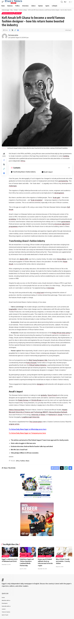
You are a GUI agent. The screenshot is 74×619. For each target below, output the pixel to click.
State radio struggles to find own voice (23, 443)
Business (23, 556)
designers (40, 384)
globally (44, 395)
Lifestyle (17, 13)
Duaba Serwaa (23, 400)
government (65, 221)
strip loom (40, 292)
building (66, 156)
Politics (41, 556)
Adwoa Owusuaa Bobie (17, 410)
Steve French (52, 395)
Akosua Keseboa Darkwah (58, 412)
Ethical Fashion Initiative (37, 365)
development (59, 193)
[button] (3, 2)
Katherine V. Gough (55, 415)
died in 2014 (24, 259)
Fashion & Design (8, 13)
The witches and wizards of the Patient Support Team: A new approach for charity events (40, 440)
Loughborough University (30, 417)
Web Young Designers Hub (38, 360)
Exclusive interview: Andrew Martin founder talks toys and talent (32, 446)
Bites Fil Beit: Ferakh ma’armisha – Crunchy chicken (63, 561)
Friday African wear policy (61, 333)
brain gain (56, 197)
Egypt (30, 556)
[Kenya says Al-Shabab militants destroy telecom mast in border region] (46, 552)
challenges (13, 186)
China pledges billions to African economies (25, 453)
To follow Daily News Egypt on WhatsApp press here (27, 429)
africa (17, 460)
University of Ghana (38, 415)
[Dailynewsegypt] (13, 2)
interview (50, 288)
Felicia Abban (61, 259)
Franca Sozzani (31, 363)
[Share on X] (12, 30)
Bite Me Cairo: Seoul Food (19, 449)
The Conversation (35, 422)
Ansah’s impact (48, 172)
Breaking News (25, 553)
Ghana (27, 460)
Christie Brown (36, 400)
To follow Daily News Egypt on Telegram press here (27, 433)
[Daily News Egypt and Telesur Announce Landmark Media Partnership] (28, 552)
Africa (23, 161)
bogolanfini (13, 309)
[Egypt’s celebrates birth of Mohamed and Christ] (10, 552)
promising (12, 219)
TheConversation (13, 35)
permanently (63, 181)
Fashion (22, 460)
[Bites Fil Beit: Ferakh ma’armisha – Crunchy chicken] (64, 552)
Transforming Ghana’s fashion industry (24, 172)
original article (14, 424)
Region (48, 556)
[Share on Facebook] (9, 30)
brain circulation (36, 200)
